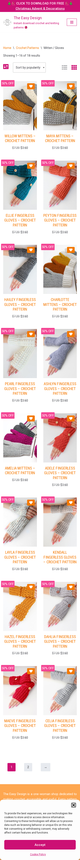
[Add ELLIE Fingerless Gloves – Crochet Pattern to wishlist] (31, 166)
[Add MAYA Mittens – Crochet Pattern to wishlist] (71, 86)
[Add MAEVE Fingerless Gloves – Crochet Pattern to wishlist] (31, 671)
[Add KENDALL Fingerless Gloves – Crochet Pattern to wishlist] (71, 503)
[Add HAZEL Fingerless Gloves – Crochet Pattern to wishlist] (31, 587)
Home (7, 48)
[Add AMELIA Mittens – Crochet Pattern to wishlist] (31, 418)
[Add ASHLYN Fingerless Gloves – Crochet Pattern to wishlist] (71, 334)
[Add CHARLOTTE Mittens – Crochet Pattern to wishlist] (71, 250)
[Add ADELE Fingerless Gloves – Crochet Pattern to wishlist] (71, 418)
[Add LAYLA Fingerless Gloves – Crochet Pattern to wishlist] (31, 503)
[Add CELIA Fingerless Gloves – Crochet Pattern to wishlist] (71, 671)
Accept (40, 845)
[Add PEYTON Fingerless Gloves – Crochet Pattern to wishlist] (71, 166)
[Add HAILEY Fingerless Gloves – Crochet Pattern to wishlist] (31, 250)
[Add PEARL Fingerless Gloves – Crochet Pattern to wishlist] (31, 334)
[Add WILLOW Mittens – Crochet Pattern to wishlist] (31, 86)
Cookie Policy (38, 854)
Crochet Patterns (27, 48)
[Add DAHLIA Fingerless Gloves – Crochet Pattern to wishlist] (71, 587)
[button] (73, 805)
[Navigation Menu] (72, 22)
